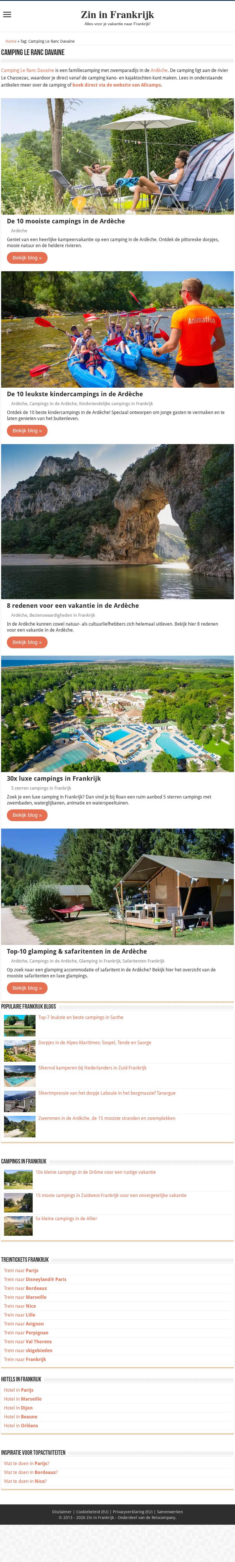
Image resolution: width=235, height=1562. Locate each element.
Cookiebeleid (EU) (92, 1512)
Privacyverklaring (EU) (132, 1512)
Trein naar (21, 1270)
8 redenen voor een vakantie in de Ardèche (73, 605)
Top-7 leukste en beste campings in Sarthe (81, 1017)
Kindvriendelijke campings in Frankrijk (116, 403)
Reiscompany (163, 1517)
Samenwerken (170, 1512)
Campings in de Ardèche (53, 403)
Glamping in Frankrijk (99, 961)
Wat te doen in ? (26, 1463)
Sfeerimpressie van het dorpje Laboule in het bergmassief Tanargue (107, 1093)
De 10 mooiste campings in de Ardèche (66, 221)
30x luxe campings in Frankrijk (54, 778)
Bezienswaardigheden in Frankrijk (62, 615)
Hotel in (19, 1390)
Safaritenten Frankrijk (143, 961)
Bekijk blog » (27, 258)
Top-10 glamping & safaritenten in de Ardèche (77, 951)
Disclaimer (62, 1512)
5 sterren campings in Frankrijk (41, 788)
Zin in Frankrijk (117, 14)
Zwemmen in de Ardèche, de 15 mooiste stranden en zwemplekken (106, 1118)
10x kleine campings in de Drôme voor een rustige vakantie (96, 1172)
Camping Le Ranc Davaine (27, 70)
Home (10, 41)
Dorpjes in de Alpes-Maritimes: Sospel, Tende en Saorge (94, 1042)
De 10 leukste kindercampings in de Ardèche (75, 394)
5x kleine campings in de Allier (66, 1218)
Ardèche (159, 70)
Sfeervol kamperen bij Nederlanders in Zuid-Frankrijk (92, 1068)
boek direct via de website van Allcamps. (117, 85)
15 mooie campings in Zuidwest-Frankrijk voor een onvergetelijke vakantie (111, 1195)
